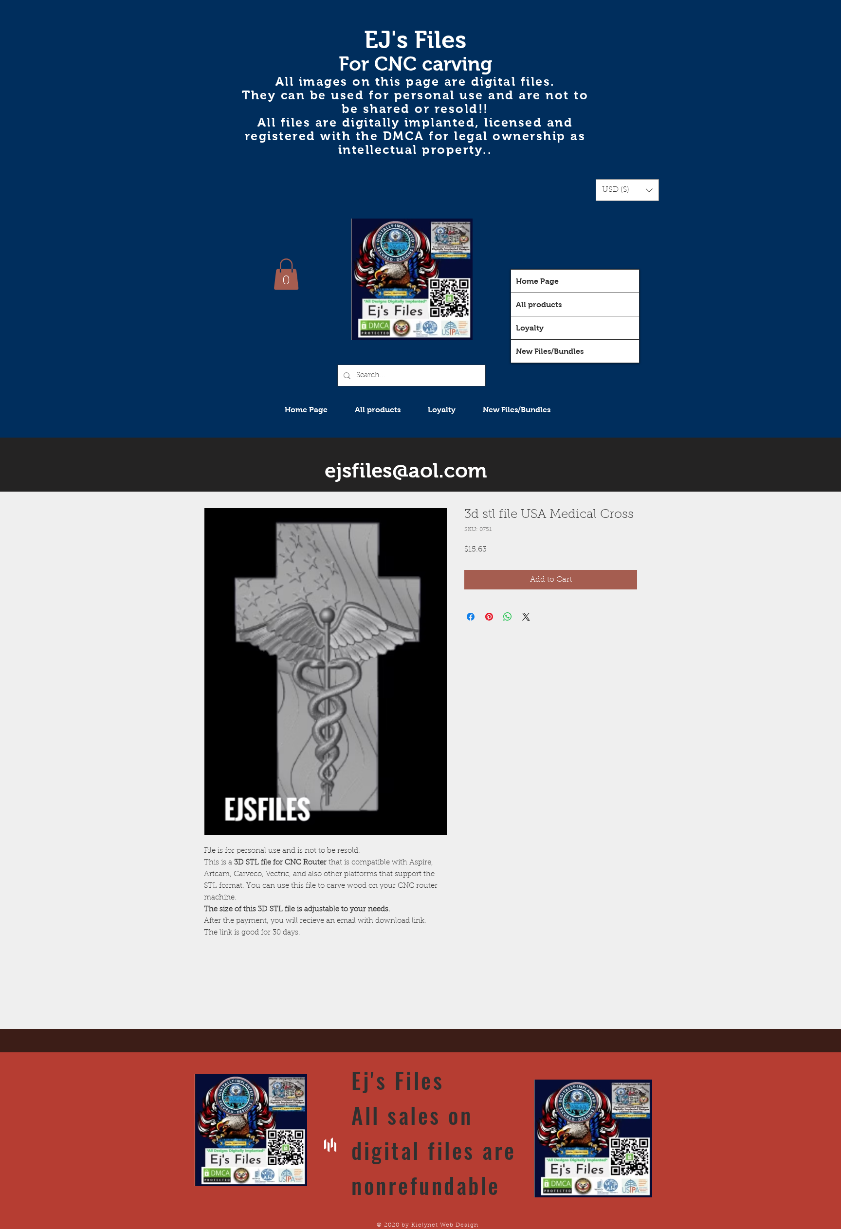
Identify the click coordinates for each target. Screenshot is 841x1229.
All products (539, 304)
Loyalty (530, 328)
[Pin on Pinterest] (489, 617)
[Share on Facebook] (470, 617)
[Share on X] (526, 617)
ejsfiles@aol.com (406, 470)
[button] (627, 190)
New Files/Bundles (550, 351)
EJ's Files (415, 39)
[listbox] (627, 190)
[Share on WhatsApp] (507, 617)
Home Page (537, 281)
